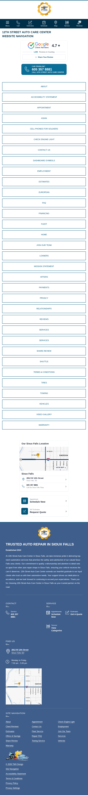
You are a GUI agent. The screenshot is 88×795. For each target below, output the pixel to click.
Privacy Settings (13, 788)
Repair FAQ (37, 736)
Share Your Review (45, 57)
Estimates (30, 26)
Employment (63, 726)
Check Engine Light (66, 722)
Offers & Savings (13, 736)
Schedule (44, 26)
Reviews (79, 26)
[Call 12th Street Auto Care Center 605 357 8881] (14, 614)
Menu (8, 26)
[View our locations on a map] (24, 686)
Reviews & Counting (44, 52)
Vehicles (61, 741)
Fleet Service (37, 731)
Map (55, 26)
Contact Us (36, 726)
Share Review (12, 741)
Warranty (10, 746)
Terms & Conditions (14, 778)
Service (67, 26)
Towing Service (38, 741)
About (8, 722)
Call (18, 26)
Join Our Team (64, 731)
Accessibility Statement (16, 774)
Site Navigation (12, 769)
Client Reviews (12, 726)
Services (62, 736)
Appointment (37, 722)
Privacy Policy (12, 783)
